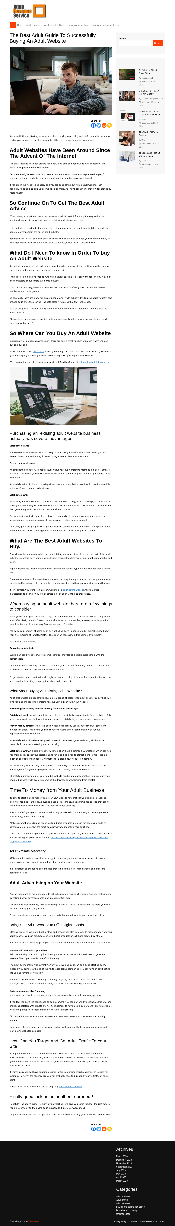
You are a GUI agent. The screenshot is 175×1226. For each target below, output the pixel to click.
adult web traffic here (70, 1086)
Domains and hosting (77, 25)
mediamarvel (147, 78)
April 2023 (121, 1177)
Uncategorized (123, 1214)
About (162, 1222)
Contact (133, 1222)
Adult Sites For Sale (54, 25)
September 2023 (124, 1167)
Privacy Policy (120, 1222)
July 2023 (121, 1170)
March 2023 (122, 1181)
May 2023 (121, 1174)
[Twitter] (98, 125)
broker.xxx (38, 351)
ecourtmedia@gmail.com (152, 99)
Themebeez (33, 1221)
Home (20, 25)
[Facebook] (93, 125)
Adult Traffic (122, 1200)
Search (122, 38)
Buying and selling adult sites (105, 25)
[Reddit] (104, 125)
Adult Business (33, 25)
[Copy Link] (109, 125)
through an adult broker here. (95, 362)
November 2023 (124, 1163)
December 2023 (124, 1160)
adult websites (123, 1203)
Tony (144, 119)
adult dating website (73, 589)
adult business (123, 1196)
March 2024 (122, 1156)
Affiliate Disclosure (148, 1222)
